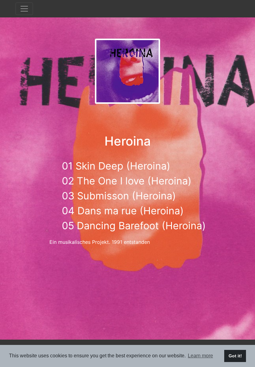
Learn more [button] (200, 355)
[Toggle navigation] (24, 8)
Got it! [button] (235, 355)
